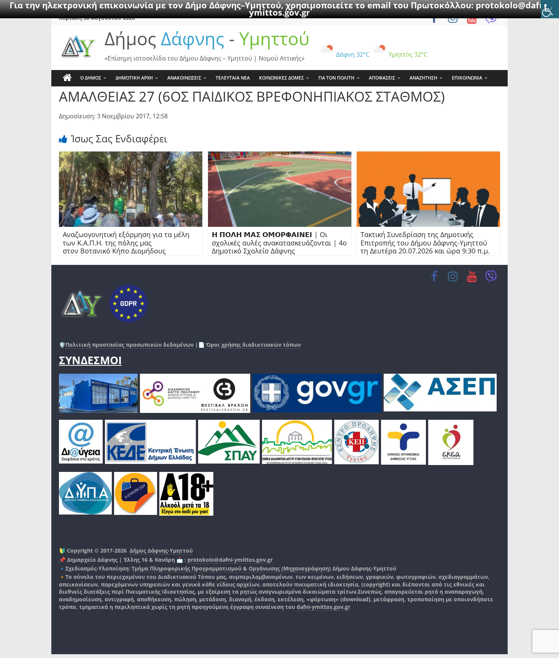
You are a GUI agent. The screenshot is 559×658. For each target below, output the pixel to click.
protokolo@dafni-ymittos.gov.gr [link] (230, 559)
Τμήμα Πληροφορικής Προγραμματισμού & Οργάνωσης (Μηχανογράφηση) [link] (231, 568)
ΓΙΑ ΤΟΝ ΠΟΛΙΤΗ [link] (336, 78)
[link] (550, 9)
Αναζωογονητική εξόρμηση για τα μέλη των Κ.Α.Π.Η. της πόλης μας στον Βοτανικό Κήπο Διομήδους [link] (126, 242)
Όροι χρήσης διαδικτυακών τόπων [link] (253, 344)
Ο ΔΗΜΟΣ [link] (90, 78)
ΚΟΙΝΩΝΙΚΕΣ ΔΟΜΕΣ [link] (281, 78)
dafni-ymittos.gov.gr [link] (323, 606)
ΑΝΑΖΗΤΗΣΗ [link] (423, 78)
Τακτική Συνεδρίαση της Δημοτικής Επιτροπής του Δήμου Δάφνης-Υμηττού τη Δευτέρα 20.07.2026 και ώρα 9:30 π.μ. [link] (425, 242)
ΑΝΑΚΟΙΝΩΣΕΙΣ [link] (184, 78)
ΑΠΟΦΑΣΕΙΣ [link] (382, 78)
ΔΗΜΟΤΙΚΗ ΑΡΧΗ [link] (134, 78)
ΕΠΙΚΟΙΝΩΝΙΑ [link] (467, 78)
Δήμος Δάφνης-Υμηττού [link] (161, 550)
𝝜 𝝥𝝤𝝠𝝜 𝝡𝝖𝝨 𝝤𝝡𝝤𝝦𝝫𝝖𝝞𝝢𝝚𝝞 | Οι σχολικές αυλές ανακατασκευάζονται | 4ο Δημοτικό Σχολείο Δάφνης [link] (279, 242)
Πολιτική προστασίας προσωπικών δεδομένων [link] (129, 344)
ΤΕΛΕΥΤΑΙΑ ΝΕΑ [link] (233, 78)
